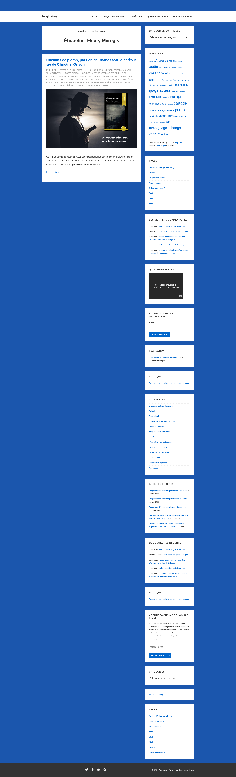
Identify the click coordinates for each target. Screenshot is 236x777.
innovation (163, 85)
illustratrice (156, 85)
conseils (173, 67)
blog (160, 67)
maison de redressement (102, 73)
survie (106, 76)
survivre (86, 73)
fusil (78, 73)
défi (165, 73)
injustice (63, 76)
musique (176, 97)
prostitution (52, 76)
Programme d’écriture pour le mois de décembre (168, 507)
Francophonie (154, 416)
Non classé (153, 468)
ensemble (156, 79)
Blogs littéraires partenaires (160, 432)
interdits (170, 85)
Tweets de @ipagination (158, 694)
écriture (155, 134)
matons (115, 79)
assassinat (73, 76)
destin (127, 83)
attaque (179, 61)
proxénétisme (85, 76)
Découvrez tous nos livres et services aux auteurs (169, 383)
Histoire (94, 86)
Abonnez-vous (160, 656)
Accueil (94, 16)
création (156, 73)
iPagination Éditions (114, 16)
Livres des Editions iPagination (118, 70)
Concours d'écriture (156, 427)
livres (158, 97)
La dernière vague (178, 91)
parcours (63, 83)
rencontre (167, 116)
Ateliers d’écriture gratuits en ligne (162, 167)
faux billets (100, 79)
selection (84, 83)
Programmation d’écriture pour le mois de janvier (168, 499)
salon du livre (180, 116)
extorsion (97, 76)
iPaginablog (50, 16)
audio (153, 67)
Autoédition (136, 16)
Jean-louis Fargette (84, 79)
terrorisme (162, 122)
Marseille (103, 86)
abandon (152, 61)
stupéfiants (120, 73)
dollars (114, 76)
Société (66, 86)
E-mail (152, 322)
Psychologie (84, 86)
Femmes (177, 80)
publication (154, 116)
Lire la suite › (52, 172)
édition (165, 134)
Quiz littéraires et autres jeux (160, 437)
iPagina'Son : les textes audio (160, 442)
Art (157, 60)
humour (185, 80)
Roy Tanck (179, 142)
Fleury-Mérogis (127, 79)
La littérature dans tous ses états (162, 421)
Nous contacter (181, 16)
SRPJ (109, 79)
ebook (179, 73)
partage (180, 103)
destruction (52, 83)
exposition (168, 80)
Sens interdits (153, 122)
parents (170, 104)
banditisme (74, 83)
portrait (181, 110)
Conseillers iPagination (158, 463)
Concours (166, 67)
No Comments (55, 73)
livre (152, 97)
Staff (151, 193)
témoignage (158, 128)
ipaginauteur (159, 90)
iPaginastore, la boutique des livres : (163, 357)
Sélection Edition (115, 83)
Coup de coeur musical (158, 447)
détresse (172, 74)
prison (74, 86)
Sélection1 (51, 86)
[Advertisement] (118, 5)
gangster (94, 83)
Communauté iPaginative (159, 452)
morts (103, 83)
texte (169, 122)
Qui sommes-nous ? (157, 16)
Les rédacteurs (155, 457)
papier (163, 103)
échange (174, 128)
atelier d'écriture (168, 61)
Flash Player (161, 146)
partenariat (154, 110)
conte (179, 67)
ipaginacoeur (181, 84)
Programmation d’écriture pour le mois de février (168, 491)
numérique (154, 104)
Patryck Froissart (167, 110)
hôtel (150, 85)
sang (59, 86)
